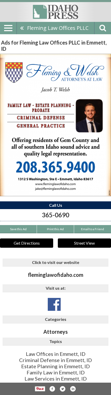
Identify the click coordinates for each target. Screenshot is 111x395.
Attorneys (55, 332)
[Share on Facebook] (52, 388)
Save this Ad (18, 229)
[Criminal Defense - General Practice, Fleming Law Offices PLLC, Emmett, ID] (55, 125)
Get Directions (27, 243)
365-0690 (55, 215)
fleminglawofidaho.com (55, 275)
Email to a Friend (92, 229)
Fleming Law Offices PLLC (58, 27)
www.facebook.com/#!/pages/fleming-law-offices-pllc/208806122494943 (54, 304)
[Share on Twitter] (62, 388)
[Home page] (55, 11)
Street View (84, 243)
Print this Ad (55, 229)
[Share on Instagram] (72, 388)
